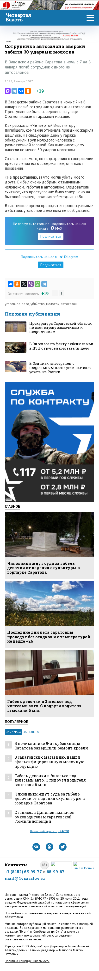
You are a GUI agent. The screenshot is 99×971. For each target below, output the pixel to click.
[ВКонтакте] (21, 91)
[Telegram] (14, 91)
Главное (12, 506)
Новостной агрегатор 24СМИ (49, 831)
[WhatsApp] (37, 284)
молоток (52, 304)
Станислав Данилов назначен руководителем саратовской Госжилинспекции (44, 817)
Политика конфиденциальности (27, 961)
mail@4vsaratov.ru (25, 878)
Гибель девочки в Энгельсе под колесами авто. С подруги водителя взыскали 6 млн (50, 780)
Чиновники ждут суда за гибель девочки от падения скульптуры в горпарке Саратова (49, 798)
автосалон (69, 304)
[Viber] (31, 284)
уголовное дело (17, 304)
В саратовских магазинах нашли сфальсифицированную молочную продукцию (49, 762)
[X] (24, 284)
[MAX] (8, 91)
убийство (38, 304)
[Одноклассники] (28, 91)
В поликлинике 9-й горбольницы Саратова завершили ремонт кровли (51, 745)
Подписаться (50, 236)
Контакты (16, 865)
